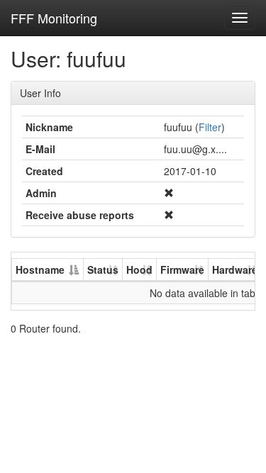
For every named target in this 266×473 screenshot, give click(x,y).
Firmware (182, 269)
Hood (139, 269)
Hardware (234, 269)
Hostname (40, 269)
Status (102, 269)
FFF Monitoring (54, 18)
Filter (210, 127)
